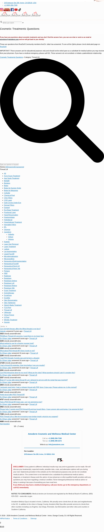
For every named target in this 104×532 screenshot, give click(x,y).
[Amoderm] (20, 16)
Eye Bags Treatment (11, 210)
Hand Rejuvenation (11, 215)
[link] (23, 23)
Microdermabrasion (11, 256)
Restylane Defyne (10, 281)
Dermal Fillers (9, 205)
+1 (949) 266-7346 (10, 5)
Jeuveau (7, 229)
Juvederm (7, 232)
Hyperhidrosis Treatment (13, 222)
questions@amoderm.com (9, 39)
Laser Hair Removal (11, 244)
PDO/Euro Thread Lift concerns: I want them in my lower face (22, 336)
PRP (6, 273)
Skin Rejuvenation (10, 300)
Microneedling (9, 259)
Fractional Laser (10, 212)
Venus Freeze (9, 315)
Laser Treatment (10, 247)
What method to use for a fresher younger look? (17, 343)
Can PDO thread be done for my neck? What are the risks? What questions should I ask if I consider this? (37, 373)
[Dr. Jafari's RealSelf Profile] (60, 460)
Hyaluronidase (9, 217)
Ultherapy (7, 312)
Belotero (7, 183)
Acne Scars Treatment (12, 176)
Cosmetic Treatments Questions (11, 57)
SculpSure (8, 295)
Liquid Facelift (9, 254)
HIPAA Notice (5, 518)
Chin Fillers (8, 198)
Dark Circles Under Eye (12, 203)
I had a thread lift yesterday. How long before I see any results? (22, 365)
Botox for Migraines (11, 190)
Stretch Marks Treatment (13, 305)
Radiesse (7, 276)
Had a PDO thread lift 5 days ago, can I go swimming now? (21, 402)
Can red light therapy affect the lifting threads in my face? (20, 329)
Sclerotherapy (9, 293)
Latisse (6, 249)
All (6, 167)
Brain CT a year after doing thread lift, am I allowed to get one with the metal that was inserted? (34, 380)
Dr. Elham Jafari (5, 338)
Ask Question (5, 424)
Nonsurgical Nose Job (12, 268)
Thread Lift (8, 310)
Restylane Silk (9, 288)
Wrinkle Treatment (10, 320)
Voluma (11, 239)
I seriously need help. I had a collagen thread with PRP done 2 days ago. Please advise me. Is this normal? (38, 387)
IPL (5, 227)
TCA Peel (7, 307)
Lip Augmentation (10, 251)
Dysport (7, 207)
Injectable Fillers (10, 225)
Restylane (7, 278)
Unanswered (19, 167)
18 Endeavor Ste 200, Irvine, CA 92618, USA (20, 3)
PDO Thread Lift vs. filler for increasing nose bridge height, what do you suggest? (29, 416)
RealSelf (3, 47)
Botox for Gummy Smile (12, 188)
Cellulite (7, 193)
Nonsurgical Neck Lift (12, 266)
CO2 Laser (8, 200)
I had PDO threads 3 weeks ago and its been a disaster (20, 358)
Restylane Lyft (9, 283)
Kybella (7, 242)
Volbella (11, 234)
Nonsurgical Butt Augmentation (15, 261)
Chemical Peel (9, 195)
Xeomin (7, 322)
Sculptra (7, 298)
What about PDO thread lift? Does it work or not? (17, 351)
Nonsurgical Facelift (11, 264)
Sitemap (33, 518)
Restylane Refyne (10, 286)
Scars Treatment (10, 290)
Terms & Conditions (20, 518)
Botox (6, 186)
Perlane (7, 271)
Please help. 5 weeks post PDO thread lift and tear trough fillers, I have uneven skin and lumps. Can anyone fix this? (41, 409)
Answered (11, 167)
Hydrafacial (8, 220)
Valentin (3, 331)
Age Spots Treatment (11, 178)
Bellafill (6, 181)
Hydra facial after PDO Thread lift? (12, 394)
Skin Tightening (9, 303)
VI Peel (6, 317)
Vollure (10, 237)
